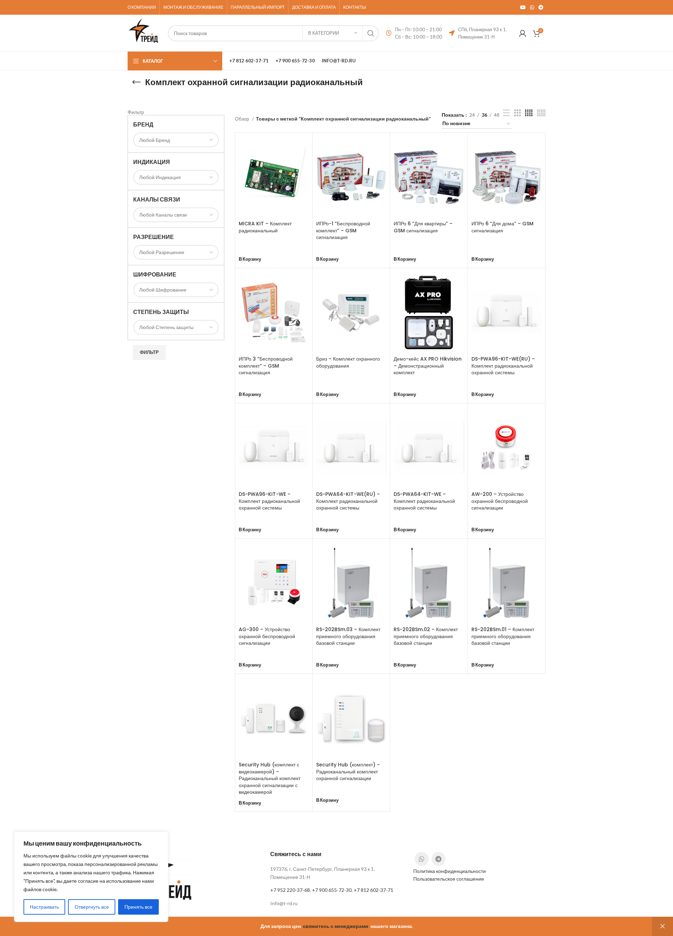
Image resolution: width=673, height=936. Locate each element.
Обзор (242, 119)
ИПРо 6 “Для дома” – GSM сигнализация (502, 227)
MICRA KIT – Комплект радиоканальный (265, 227)
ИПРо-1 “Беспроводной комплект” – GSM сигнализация (343, 230)
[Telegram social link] (540, 7)
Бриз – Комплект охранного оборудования (348, 362)
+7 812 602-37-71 (373, 890)
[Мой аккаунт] (523, 33)
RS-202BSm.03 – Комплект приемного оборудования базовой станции (348, 636)
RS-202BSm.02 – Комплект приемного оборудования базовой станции (426, 636)
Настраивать (44, 907)
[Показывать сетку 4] (528, 113)
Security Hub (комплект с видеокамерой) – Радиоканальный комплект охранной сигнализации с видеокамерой (269, 778)
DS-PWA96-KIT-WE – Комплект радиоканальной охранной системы (269, 501)
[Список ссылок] (336, 903)
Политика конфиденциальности (449, 871)
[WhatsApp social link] (532, 7)
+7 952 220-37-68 (290, 890)
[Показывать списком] (506, 113)
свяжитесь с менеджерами (335, 926)
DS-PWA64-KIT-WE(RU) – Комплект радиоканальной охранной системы (348, 501)
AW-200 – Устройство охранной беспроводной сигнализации (499, 501)
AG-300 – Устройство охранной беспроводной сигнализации (267, 636)
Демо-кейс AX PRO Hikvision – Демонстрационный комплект (428, 365)
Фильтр (149, 352)
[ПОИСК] (371, 33)
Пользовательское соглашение (448, 879)
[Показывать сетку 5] (541, 113)
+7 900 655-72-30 (332, 890)
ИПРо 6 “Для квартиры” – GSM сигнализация (423, 227)
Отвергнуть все (92, 907)
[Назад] (136, 82)
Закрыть (662, 926)
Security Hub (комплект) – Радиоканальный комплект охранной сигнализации (348, 771)
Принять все (138, 907)
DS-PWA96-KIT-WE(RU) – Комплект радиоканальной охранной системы (503, 365)
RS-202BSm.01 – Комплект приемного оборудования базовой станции (502, 636)
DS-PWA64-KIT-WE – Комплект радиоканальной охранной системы (424, 501)
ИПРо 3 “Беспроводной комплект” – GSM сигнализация (266, 365)
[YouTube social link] (523, 7)
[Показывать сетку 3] (517, 113)
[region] (91, 877)
